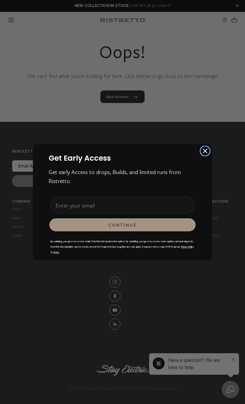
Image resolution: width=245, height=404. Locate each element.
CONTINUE (122, 225)
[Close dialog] (205, 151)
